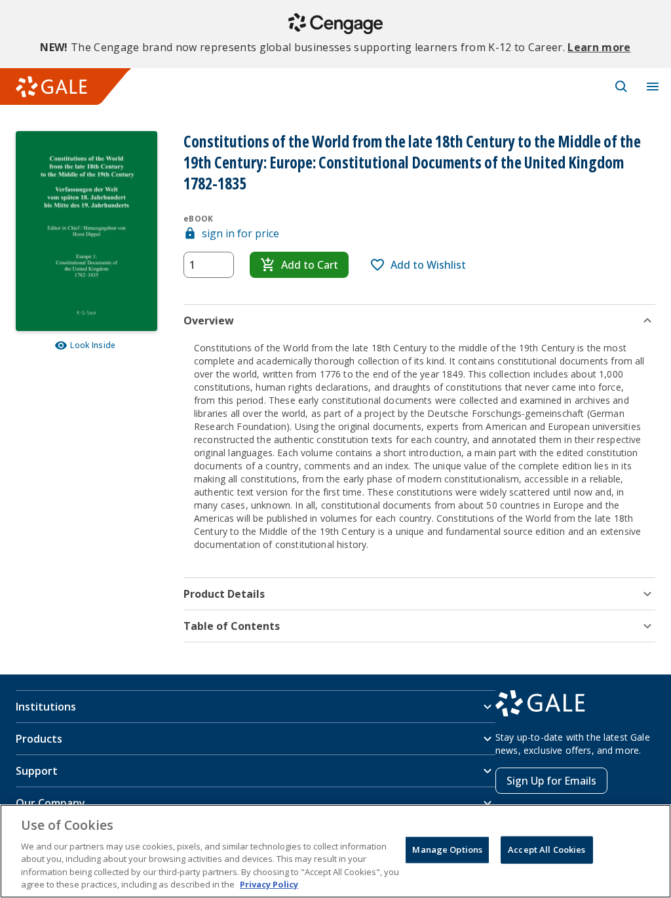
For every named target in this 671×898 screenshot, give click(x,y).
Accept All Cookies (546, 849)
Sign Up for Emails (551, 780)
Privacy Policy (269, 884)
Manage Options (447, 849)
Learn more (598, 47)
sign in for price (240, 233)
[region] (335, 851)
